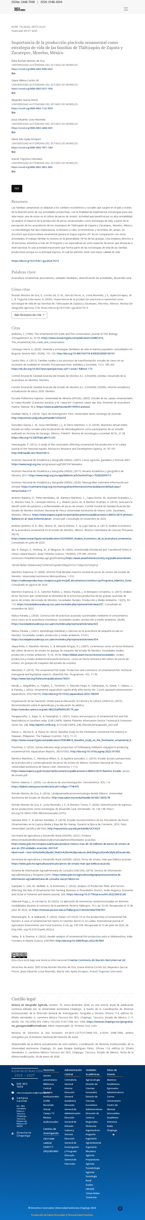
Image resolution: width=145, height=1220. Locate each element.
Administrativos (115, 1092)
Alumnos (111, 1079)
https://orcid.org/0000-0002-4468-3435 (32, 127)
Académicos (113, 1084)
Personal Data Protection (80, 1214)
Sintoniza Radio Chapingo (112, 1126)
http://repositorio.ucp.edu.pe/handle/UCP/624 (74, 828)
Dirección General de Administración (72, 1109)
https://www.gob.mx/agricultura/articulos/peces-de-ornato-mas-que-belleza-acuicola (60, 863)
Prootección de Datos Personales (48, 1214)
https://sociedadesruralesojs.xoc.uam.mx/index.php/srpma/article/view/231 (60, 604)
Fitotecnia (91, 1126)
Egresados (112, 1088)
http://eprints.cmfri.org (42, 724)
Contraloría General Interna (70, 1084)
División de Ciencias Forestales (92, 1088)
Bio (13, 73)
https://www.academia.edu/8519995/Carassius (63, 406)
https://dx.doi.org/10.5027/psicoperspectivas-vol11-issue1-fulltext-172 (51, 368)
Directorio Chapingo (24, 1134)
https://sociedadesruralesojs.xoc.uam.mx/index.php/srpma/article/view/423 (54, 624)
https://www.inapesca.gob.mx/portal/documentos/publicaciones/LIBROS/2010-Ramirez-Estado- (66, 771)
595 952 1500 (22, 1085)
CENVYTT (48, 1147)
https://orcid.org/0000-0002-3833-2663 (32, 167)
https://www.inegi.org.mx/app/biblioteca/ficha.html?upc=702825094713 (70, 475)
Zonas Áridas (93, 1193)
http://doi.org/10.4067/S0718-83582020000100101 (86, 353)
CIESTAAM (48, 1138)
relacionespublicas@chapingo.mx (33, 1093)
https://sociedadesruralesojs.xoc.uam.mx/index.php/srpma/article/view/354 (54, 639)
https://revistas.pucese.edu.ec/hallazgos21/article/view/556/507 (68, 909)
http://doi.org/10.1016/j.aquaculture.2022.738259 (70, 694)
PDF (16, 188)
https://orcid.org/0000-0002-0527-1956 (32, 88)
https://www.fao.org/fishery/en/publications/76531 (40, 678)
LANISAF (47, 1142)
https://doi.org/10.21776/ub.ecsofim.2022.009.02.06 (96, 894)
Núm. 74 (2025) (20, 26)
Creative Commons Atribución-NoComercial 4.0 (96, 960)
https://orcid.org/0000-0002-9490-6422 (32, 69)
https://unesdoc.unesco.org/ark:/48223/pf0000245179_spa (45, 709)
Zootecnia (91, 1197)
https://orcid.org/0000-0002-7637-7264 (32, 147)
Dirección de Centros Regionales (92, 1117)
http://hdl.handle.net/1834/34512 (30, 453)
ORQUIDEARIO (50, 1151)
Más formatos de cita (28, 315)
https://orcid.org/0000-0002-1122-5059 (32, 108)
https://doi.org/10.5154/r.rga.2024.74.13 (35, 260)
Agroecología (93, 1079)
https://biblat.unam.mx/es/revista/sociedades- (88, 654)
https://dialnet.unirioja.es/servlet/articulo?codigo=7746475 (45, 786)
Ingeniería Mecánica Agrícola (91, 1151)
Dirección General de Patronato (70, 1159)
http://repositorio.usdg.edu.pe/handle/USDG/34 (38, 417)
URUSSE (90, 1189)
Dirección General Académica (70, 1096)
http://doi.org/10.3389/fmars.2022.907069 (80, 940)
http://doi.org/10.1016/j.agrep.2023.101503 (95, 751)
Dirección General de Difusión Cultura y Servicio (70, 1126)
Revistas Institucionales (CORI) (51, 1096)
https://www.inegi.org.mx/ (26, 464)
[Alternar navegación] (126, 9)
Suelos (89, 1184)
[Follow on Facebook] (120, 1209)
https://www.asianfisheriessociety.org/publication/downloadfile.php (104, 558)
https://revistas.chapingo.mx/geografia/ (110, 1021)
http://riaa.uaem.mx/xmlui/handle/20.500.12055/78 (81, 797)
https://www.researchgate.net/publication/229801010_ (72, 338)
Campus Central (22, 1099)
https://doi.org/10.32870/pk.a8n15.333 (33, 437)
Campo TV (48, 1113)
